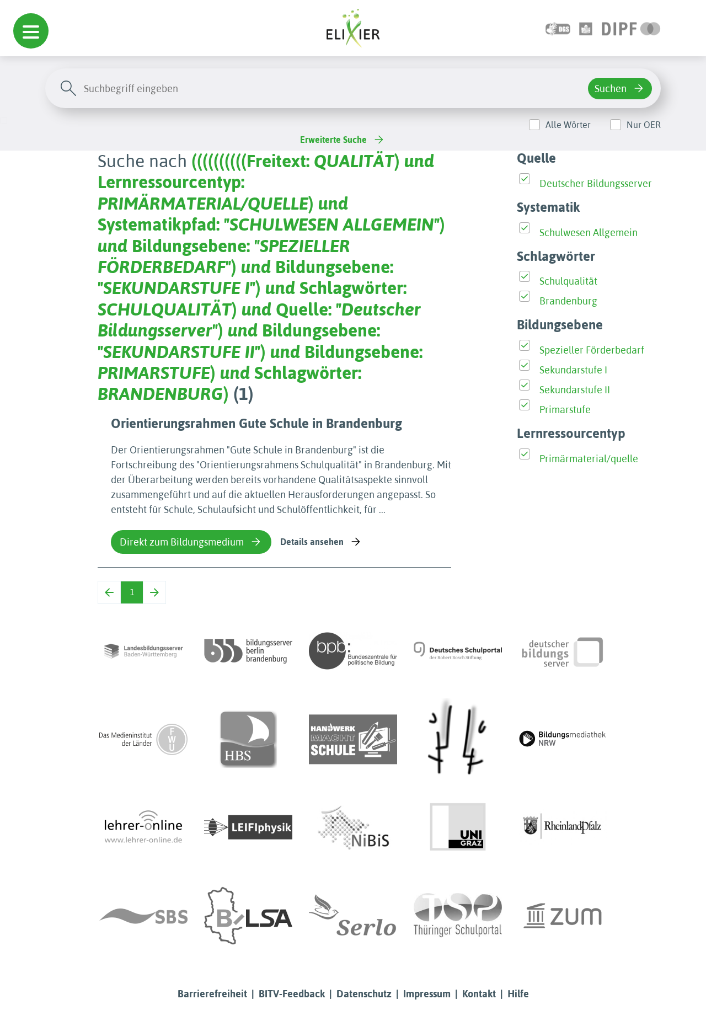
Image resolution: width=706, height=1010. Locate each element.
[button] (31, 31)
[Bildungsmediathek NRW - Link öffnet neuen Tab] (562, 739)
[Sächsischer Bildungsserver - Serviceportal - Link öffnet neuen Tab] (143, 916)
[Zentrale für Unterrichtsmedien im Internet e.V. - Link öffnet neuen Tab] (562, 916)
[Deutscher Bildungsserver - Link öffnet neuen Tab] (562, 651)
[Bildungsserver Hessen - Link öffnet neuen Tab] (458, 739)
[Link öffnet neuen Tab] (631, 27)
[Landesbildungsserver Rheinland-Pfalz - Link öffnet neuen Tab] (562, 827)
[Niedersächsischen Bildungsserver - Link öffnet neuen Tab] (353, 827)
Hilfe (518, 994)
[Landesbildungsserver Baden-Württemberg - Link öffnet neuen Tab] (143, 651)
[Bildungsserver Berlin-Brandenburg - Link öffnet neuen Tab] (248, 651)
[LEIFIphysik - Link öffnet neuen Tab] (248, 827)
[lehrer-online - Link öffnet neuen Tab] (143, 827)
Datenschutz (364, 994)
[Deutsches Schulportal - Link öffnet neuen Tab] (458, 651)
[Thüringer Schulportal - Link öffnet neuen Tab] (458, 916)
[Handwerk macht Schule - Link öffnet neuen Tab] (353, 739)
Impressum (427, 994)
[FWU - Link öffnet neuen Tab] (143, 739)
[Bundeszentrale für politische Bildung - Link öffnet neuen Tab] (353, 651)
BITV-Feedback (292, 994)
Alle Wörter (568, 125)
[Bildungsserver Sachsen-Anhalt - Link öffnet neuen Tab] (248, 916)
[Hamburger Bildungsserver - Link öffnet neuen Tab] (248, 739)
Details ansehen (312, 542)
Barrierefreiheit (212, 994)
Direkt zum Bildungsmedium (182, 542)
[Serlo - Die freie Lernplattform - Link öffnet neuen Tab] (353, 916)
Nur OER (644, 125)
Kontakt (479, 994)
